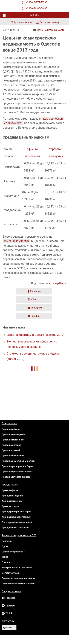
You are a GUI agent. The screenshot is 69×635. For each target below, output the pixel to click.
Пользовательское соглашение (18, 583)
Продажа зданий (11, 450)
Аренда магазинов (12, 501)
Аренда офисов (10, 490)
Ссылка (35, 315)
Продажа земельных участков (18, 461)
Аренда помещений (12, 495)
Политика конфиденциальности (18, 578)
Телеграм (36, 307)
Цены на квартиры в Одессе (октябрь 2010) (36, 334)
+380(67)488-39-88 (36, 8)
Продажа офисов (11, 429)
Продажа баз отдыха (13, 455)
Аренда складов (10, 506)
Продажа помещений (13, 434)
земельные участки (17, 241)
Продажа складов (11, 445)
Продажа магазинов (13, 439)
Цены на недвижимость (51, 30)
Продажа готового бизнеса (16, 477)
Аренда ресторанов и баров (16, 511)
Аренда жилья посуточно (15, 527)
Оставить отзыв (10, 573)
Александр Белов (56, 283)
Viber (34, 299)
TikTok (8, 613)
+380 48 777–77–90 (22, 567)
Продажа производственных (17, 471)
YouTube (10, 621)
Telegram (10, 605)
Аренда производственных (16, 517)
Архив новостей (22, 22)
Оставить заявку (49, 22)
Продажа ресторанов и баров (17, 466)
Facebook (35, 291)
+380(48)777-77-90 (36, 2)
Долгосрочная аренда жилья (17, 522)
